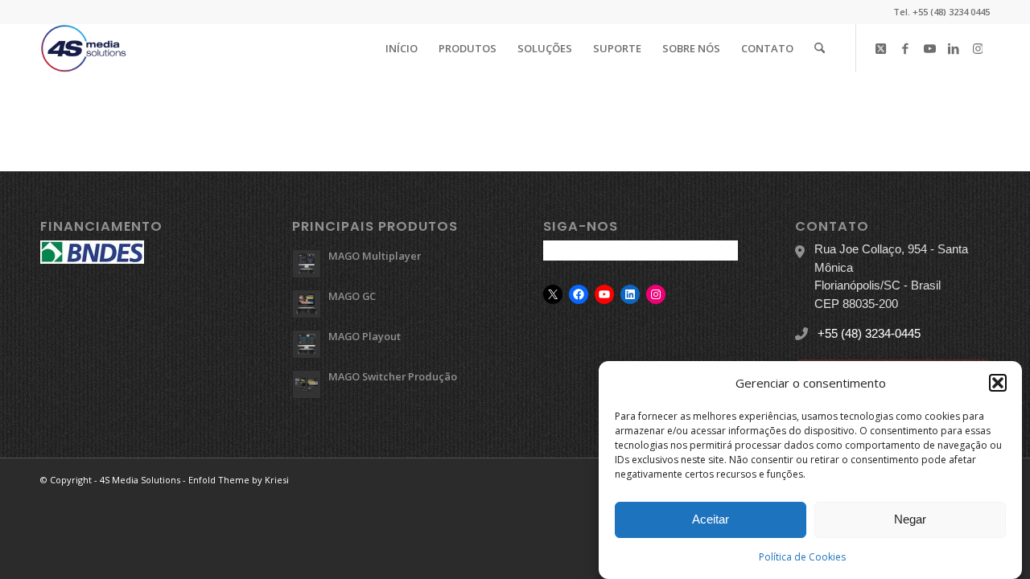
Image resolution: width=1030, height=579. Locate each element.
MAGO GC (352, 296)
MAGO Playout (364, 336)
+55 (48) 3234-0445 (869, 333)
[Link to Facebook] (905, 47)
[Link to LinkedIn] (953, 47)
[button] (998, 383)
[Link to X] (881, 47)
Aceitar (710, 519)
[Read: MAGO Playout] (306, 344)
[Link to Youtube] (929, 47)
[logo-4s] (83, 48)
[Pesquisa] (819, 48)
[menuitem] (401, 48)
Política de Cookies (802, 556)
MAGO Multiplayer (374, 255)
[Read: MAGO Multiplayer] (306, 263)
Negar (910, 519)
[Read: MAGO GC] (306, 304)
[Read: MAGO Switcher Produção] (306, 384)
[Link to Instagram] (978, 47)
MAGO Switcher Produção (392, 376)
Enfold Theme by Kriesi (238, 480)
